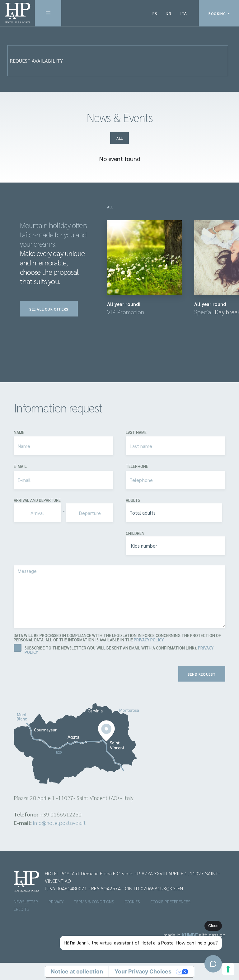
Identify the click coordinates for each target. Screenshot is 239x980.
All (119, 138)
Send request (202, 674)
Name (19, 432)
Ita (183, 13)
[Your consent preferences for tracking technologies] (228, 969)
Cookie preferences (170, 901)
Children (135, 533)
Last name (136, 432)
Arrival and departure (37, 500)
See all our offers (48, 309)
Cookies (132, 901)
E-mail (20, 466)
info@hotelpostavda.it (59, 822)
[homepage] (17, 13)
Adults (133, 500)
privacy (56, 901)
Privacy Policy (149, 639)
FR (154, 13)
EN (168, 13)
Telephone (137, 466)
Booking (218, 13)
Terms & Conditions (94, 901)
